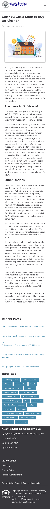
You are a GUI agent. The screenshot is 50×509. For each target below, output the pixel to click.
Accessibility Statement (12, 475)
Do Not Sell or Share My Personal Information (21, 483)
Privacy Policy (8, 470)
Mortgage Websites (20, 499)
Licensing (6, 465)
